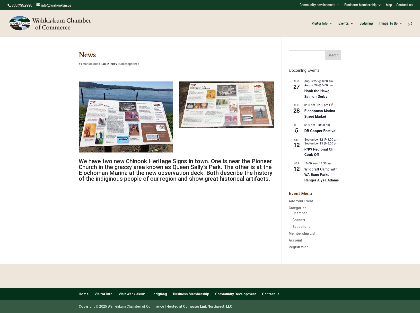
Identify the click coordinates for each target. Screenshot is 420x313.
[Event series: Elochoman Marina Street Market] (331, 105)
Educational (301, 227)
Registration (298, 247)
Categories (297, 208)
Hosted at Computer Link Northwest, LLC (199, 306)
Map (389, 5)
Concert (298, 220)
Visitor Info (320, 24)
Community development (317, 5)
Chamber (299, 213)
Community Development (235, 294)
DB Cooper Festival (320, 130)
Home (83, 294)
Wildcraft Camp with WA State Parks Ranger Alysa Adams (321, 174)
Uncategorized (129, 64)
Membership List (302, 233)
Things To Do (388, 24)
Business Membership (360, 5)
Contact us (404, 5)
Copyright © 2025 (93, 306)
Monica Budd (91, 64)
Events (344, 24)
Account (295, 240)
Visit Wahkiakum (132, 294)
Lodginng (366, 24)
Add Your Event (301, 201)
